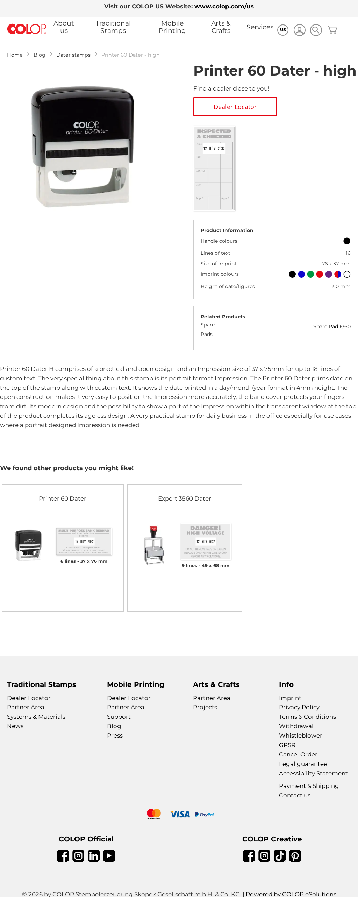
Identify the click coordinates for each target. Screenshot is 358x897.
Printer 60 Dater (62, 498)
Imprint (290, 698)
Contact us (294, 795)
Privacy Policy (299, 707)
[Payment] (179, 815)
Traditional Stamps (113, 27)
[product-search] (315, 29)
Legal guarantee (303, 763)
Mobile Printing (172, 27)
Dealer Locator (29, 698)
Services (259, 27)
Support (119, 716)
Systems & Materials (36, 716)
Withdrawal (296, 726)
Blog (39, 55)
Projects (205, 707)
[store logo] (27, 29)
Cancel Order (298, 754)
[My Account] (299, 31)
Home (15, 55)
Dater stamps (73, 55)
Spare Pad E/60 (332, 326)
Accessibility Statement (313, 773)
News (15, 726)
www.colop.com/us (224, 6)
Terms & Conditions (307, 716)
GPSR (287, 744)
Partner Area (25, 707)
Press (115, 735)
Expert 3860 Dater (184, 498)
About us (63, 27)
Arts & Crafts (221, 27)
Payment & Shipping (309, 785)
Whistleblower (300, 735)
